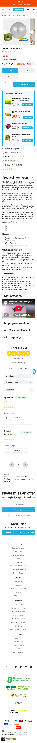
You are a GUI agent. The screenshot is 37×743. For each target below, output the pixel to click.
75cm (10, 76)
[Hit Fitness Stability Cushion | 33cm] (8, 138)
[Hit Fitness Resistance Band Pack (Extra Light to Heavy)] (8, 102)
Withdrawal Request (18, 569)
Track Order (18, 551)
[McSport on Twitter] (11, 667)
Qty (5, 82)
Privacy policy (18, 585)
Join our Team (18, 642)
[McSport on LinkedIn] (31, 667)
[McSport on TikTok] (21, 667)
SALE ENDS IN (18, 2)
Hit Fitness (5, 52)
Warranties (18, 592)
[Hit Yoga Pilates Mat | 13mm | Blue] (8, 115)
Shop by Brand (18, 645)
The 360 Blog (18, 649)
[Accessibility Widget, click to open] (34, 371)
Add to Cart (27, 104)
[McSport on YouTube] (26, 667)
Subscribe (18, 510)
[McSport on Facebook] (6, 667)
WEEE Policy (18, 596)
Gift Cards (18, 626)
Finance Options (18, 604)
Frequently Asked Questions (18, 566)
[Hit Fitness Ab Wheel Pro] (8, 126)
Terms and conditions (18, 589)
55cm (10, 71)
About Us (18, 638)
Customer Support (18, 548)
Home (4, 15)
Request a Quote (18, 615)
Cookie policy (18, 582)
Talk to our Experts (18, 619)
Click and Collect (18, 555)
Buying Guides (18, 573)
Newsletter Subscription (18, 622)
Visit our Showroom (18, 652)
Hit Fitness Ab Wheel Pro (19, 123)
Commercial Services (18, 608)
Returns (18, 559)
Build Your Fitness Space (18, 629)
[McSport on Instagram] (16, 667)
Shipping (18, 562)
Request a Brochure (19, 612)
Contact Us (9, 533)
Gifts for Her (11, 15)
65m (26, 71)
